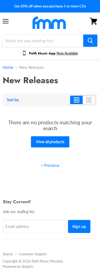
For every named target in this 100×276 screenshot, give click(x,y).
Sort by (13, 100)
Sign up (79, 226)
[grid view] (76, 100)
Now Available (67, 53)
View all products (50, 141)
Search (8, 254)
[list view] (89, 100)
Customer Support (33, 254)
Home (8, 67)
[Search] (90, 41)
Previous (51, 165)
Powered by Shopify (18, 266)
